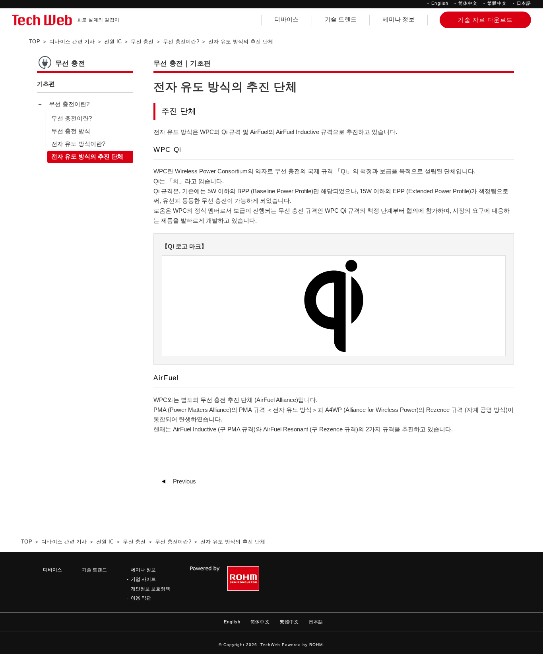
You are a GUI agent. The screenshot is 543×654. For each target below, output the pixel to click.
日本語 (524, 3)
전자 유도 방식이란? (78, 144)
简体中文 (467, 3)
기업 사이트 (143, 579)
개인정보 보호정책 (150, 588)
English (439, 3)
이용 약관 (141, 597)
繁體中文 (496, 3)
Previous (184, 481)
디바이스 (286, 19)
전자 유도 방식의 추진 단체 (87, 156)
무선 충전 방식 (70, 131)
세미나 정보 (398, 19)
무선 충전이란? (69, 104)
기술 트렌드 (341, 19)
